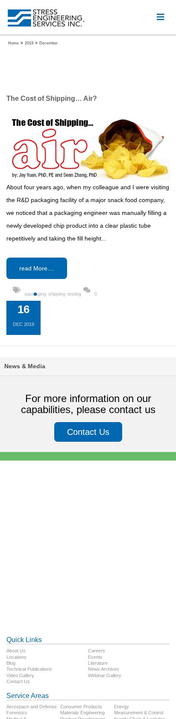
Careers (96, 650)
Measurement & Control (138, 712)
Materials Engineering (82, 712)
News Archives (103, 669)
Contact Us (88, 432)
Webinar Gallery (104, 675)
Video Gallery (20, 675)
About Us (16, 650)
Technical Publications (29, 669)
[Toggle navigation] (161, 17)
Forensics (16, 712)
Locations (16, 657)
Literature (98, 663)
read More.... (36, 268)
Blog (10, 663)
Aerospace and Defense (31, 706)
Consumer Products (81, 706)
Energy (121, 706)
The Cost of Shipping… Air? (51, 98)
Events (95, 657)
